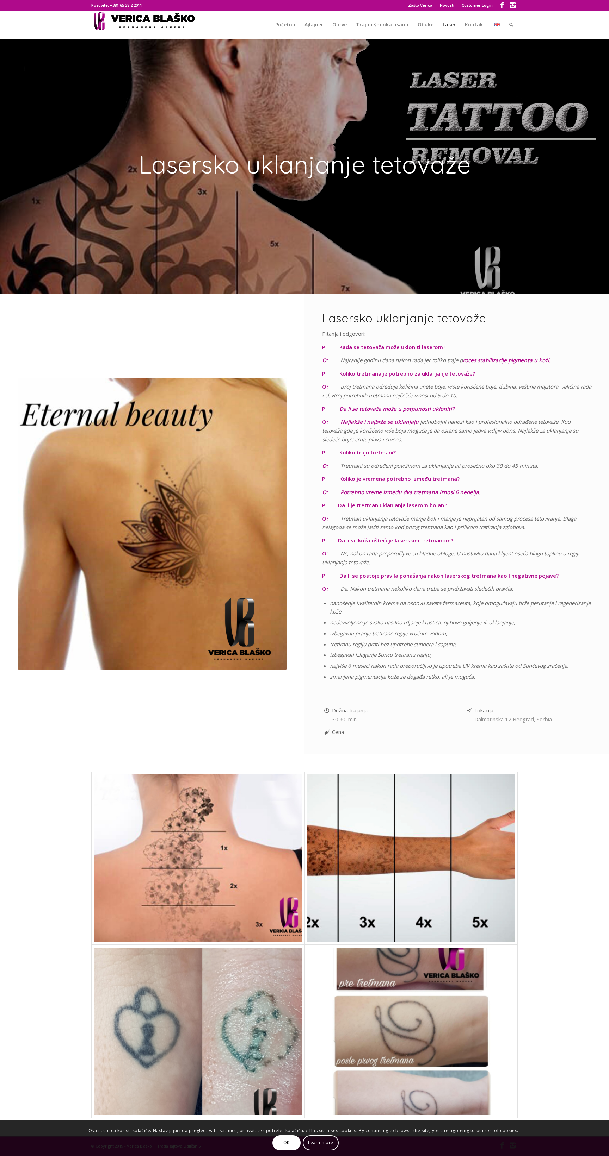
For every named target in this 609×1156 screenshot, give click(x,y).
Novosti (447, 5)
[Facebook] (502, 5)
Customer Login (477, 5)
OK (286, 1142)
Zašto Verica (420, 5)
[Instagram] (512, 5)
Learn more (320, 1142)
